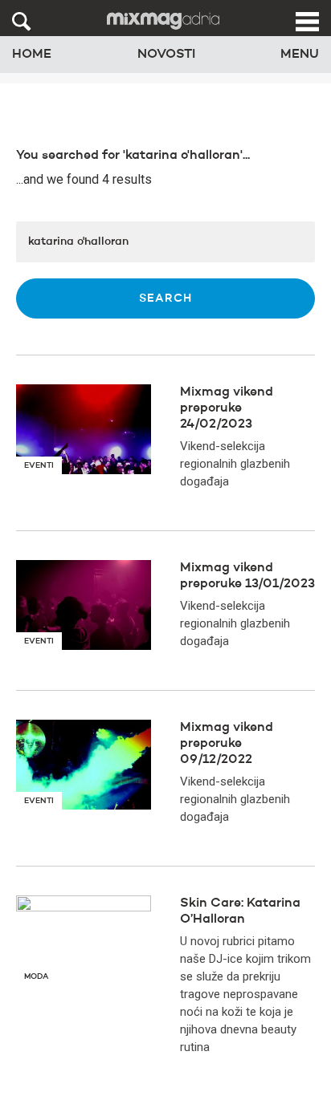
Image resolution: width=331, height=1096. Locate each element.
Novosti (166, 54)
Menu (299, 54)
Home (31, 54)
